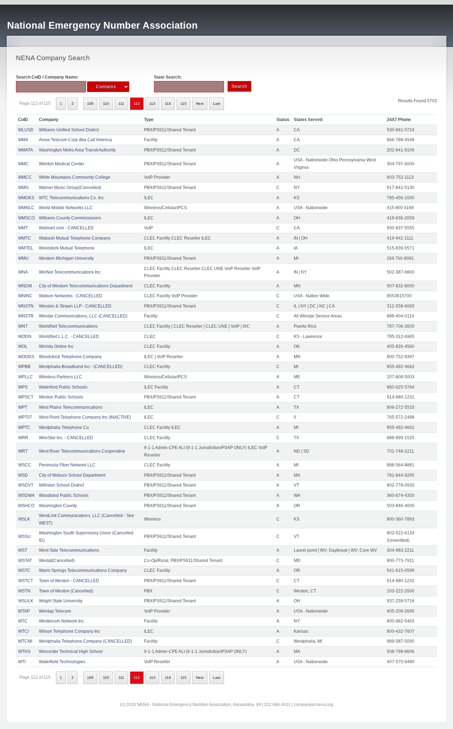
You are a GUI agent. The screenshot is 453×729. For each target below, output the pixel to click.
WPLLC (25, 376)
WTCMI (25, 641)
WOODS (26, 356)
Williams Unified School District (69, 129)
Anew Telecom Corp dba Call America (75, 139)
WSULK (25, 600)
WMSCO (26, 218)
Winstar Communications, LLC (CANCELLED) (83, 316)
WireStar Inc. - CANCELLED (66, 437)
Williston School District (61, 485)
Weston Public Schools (61, 397)
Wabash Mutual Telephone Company (74, 238)
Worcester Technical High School (71, 651)
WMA (23, 139)
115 (183, 103)
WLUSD (26, 129)
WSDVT (25, 485)
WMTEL (25, 248)
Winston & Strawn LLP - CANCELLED (75, 306)
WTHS (24, 651)
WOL (23, 346)
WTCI (23, 631)
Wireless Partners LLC (60, 376)
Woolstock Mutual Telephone (66, 248)
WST (22, 550)
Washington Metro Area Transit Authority (77, 150)
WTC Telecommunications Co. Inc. (72, 197)
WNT (23, 326)
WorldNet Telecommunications (68, 326)
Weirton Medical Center (61, 163)
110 (106, 103)
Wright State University (60, 600)
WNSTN (26, 306)
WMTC (24, 238)
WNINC (25, 295)
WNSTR (26, 316)
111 (121, 103)
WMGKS (26, 197)
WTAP (24, 611)
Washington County (58, 505)
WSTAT (25, 560)
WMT (23, 227)
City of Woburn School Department (72, 475)
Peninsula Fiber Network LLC (67, 465)
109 (90, 103)
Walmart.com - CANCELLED (66, 227)
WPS (23, 387)
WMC (23, 163)
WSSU (24, 536)
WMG (23, 187)
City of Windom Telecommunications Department (85, 285)
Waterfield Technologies (62, 661)
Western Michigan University (66, 258)
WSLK (24, 519)
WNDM (25, 285)
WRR (23, 437)
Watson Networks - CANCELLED (70, 295)
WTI (21, 661)
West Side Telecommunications (69, 550)
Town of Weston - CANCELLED (69, 580)
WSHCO (26, 505)
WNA (23, 272)
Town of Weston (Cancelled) (66, 591)
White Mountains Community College (74, 177)
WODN (24, 336)
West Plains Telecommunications (70, 407)
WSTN (24, 591)
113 (152, 103)
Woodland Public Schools (63, 495)
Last (216, 103)
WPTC (24, 427)
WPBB (24, 366)
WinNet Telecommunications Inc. (70, 272)
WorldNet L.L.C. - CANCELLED (69, 336)
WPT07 (25, 417)
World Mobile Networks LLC (66, 207)
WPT (22, 407)
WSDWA (26, 495)
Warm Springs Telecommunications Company (83, 570)
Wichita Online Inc (56, 346)
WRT (23, 451)
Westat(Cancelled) (57, 560)
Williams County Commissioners (70, 218)
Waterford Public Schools (63, 387)
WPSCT (25, 397)
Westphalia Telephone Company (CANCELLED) (85, 641)
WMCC (25, 177)
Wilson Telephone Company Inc (69, 631)
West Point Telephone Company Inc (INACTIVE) (85, 417)
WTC (23, 621)
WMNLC (26, 207)
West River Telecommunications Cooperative (82, 451)
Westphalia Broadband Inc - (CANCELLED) (80, 366)
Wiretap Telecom (55, 611)
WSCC (24, 465)
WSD (23, 475)
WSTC (24, 570)
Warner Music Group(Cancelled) (70, 187)
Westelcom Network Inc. (62, 621)
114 (168, 103)
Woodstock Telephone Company (70, 356)
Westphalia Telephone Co (64, 427)
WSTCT (25, 580)
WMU (23, 258)
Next (199, 103)
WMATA (25, 150)
